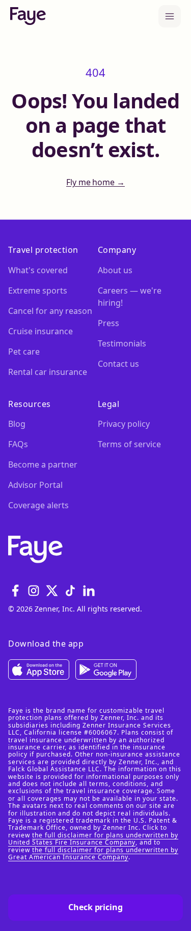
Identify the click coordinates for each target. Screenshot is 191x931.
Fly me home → (95, 182)
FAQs (18, 444)
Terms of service (129, 444)
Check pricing (95, 907)
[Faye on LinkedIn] (88, 591)
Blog (16, 423)
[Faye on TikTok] (70, 591)
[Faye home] (28, 16)
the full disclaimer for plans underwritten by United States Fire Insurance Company (93, 839)
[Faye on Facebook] (15, 591)
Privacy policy (124, 423)
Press (108, 323)
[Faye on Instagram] (33, 591)
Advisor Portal (35, 484)
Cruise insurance (40, 331)
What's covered (38, 270)
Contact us (118, 363)
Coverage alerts (38, 505)
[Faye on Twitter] (52, 591)
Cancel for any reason (50, 310)
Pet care (24, 351)
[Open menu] (169, 16)
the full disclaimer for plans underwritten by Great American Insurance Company (93, 853)
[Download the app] (38, 669)
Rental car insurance (47, 371)
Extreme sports (37, 290)
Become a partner (42, 464)
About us (115, 270)
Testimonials (122, 343)
